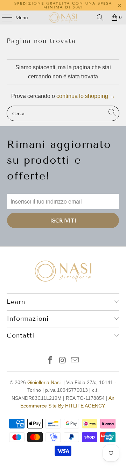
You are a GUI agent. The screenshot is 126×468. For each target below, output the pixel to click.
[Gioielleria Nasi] (62, 17)
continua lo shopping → (85, 96)
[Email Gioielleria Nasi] (75, 360)
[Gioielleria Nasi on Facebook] (50, 360)
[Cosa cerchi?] (100, 17)
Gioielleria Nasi (44, 382)
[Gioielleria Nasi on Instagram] (62, 360)
